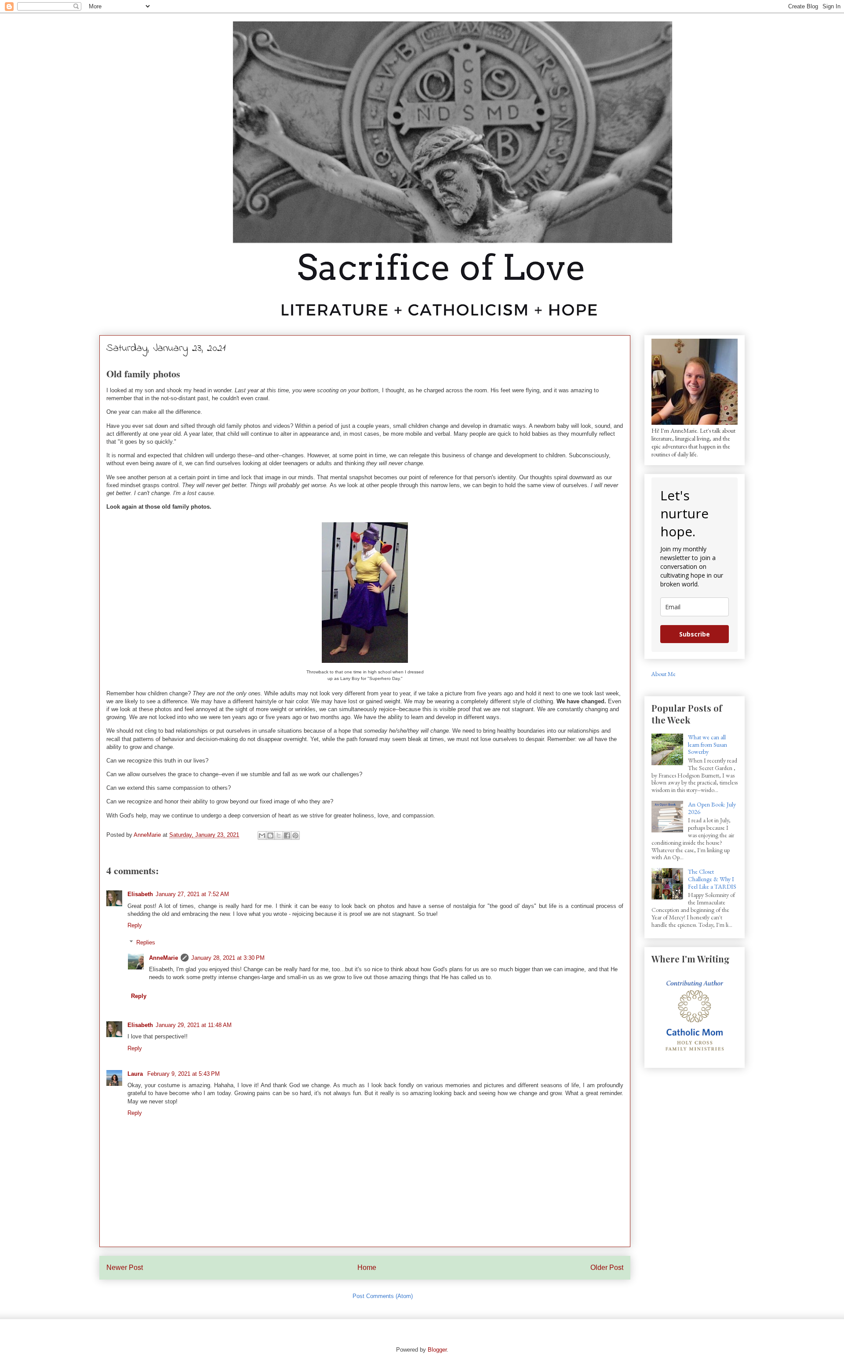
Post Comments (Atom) (383, 1296)
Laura (136, 1073)
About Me (663, 674)
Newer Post (124, 1267)
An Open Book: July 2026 (712, 808)
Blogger (437, 1349)
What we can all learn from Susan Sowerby (707, 744)
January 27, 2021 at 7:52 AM (192, 894)
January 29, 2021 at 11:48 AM (194, 1025)
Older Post (606, 1267)
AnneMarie (163, 958)
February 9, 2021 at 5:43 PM (183, 1073)
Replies (145, 942)
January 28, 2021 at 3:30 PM (228, 958)
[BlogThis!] (270, 835)
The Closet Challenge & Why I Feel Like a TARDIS (712, 879)
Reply (134, 925)
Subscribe (694, 634)
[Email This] (262, 835)
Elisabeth (140, 894)
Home (366, 1267)
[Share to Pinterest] (295, 835)
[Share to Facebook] (287, 835)
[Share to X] (278, 835)
